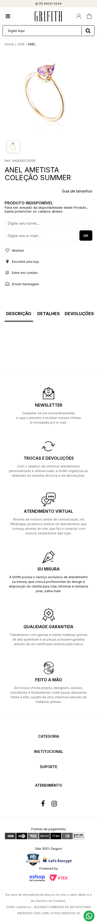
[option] (48, 94)
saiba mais (52, 591)
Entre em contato (24, 273)
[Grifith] (48, 16)
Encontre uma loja (25, 262)
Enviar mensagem (25, 284)
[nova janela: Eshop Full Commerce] (37, 878)
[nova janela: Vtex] (58, 878)
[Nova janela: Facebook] (43, 803)
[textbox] (48, 31)
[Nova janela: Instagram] (54, 803)
